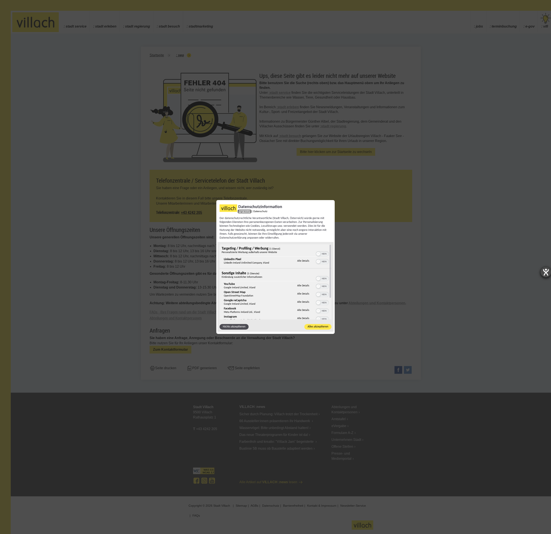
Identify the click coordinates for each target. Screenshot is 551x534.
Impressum (244, 211)
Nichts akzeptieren (234, 326)
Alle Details (303, 260)
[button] (318, 254)
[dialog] (275, 267)
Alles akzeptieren (318, 326)
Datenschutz (260, 211)
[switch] (322, 253)
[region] (275, 281)
